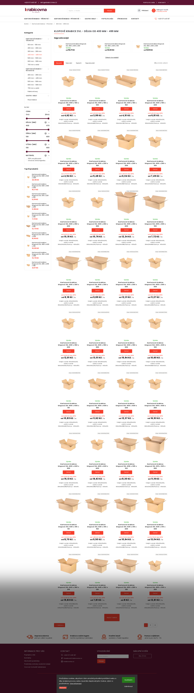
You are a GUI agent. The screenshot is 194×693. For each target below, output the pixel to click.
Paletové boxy (33, 91)
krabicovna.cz (69, 661)
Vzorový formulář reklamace (35, 667)
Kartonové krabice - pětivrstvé (34, 70)
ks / (142, 656)
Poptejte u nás (149, 3)
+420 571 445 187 (70, 655)
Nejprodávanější (90, 63)
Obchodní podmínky (32, 661)
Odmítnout (128, 686)
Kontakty (162, 3)
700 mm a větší (33, 65)
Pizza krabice (32, 100)
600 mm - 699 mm (35, 61)
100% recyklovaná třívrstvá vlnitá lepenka (38, 160)
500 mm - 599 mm (35, 58)
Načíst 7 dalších (112, 617)
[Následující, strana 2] (150, 625)
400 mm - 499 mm (35, 55)
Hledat (109, 10)
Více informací (76, 683)
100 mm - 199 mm (34, 45)
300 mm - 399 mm (35, 51)
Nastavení (63, 688)
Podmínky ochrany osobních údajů (37, 664)
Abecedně (59, 63)
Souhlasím (128, 680)
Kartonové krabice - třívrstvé (34, 40)
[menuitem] (38, 18)
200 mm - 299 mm (35, 48)
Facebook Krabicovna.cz (73, 658)
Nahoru (60, 625)
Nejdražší (79, 63)
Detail (68, 109)
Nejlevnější (69, 63)
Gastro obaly (31, 96)
